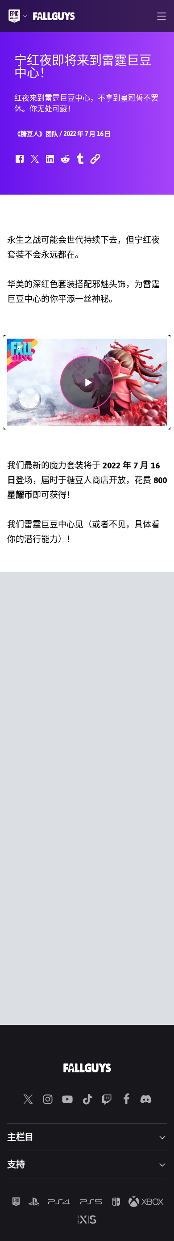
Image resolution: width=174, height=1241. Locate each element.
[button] (19, 163)
